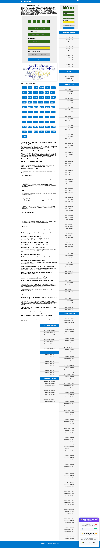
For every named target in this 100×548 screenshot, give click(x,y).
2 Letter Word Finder (69, 37)
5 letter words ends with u (49, 394)
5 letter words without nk (69, 423)
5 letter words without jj (69, 509)
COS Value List (69, 78)
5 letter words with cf (69, 228)
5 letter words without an (69, 315)
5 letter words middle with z (49, 370)
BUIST (35, 102)
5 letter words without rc (69, 468)
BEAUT (53, 87)
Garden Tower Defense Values (69, 80)
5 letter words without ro (69, 345)
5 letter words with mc (69, 257)
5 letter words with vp (69, 143)
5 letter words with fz (69, 102)
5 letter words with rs (69, 114)
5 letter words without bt (69, 491)
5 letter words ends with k (49, 399)
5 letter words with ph (69, 201)
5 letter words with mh (68, 305)
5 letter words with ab (69, 89)
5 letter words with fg (69, 296)
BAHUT (36, 87)
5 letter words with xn (69, 224)
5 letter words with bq (69, 174)
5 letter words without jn (69, 466)
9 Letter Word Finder (69, 53)
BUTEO (30, 112)
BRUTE (47, 97)
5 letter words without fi (69, 363)
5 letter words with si (69, 262)
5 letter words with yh (69, 161)
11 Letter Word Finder (69, 57)
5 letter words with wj (69, 309)
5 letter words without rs (69, 522)
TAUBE (30, 126)
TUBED (41, 131)
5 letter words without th (69, 439)
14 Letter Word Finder (68, 64)
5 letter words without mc (69, 533)
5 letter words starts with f (49, 337)
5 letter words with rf (69, 183)
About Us (43, 543)
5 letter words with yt (69, 199)
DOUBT (53, 117)
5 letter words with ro (69, 255)
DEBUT (47, 117)
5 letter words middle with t (49, 368)
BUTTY (24, 117)
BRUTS (53, 97)
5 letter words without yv (69, 484)
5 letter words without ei (69, 493)
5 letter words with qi (69, 264)
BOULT (52, 92)
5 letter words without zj (69, 479)
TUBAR (24, 131)
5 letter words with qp (69, 172)
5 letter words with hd (69, 298)
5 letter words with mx (69, 141)
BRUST (41, 97)
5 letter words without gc (69, 495)
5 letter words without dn (69, 417)
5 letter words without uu (69, 367)
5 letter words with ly (69, 302)
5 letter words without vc (69, 426)
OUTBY (30, 121)
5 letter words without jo (69, 381)
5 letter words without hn (69, 376)
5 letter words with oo (69, 280)
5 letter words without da (69, 455)
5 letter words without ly (69, 531)
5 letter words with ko (69, 244)
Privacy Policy (56, 543)
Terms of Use (49, 543)
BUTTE (47, 112)
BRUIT (30, 97)
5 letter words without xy (69, 342)
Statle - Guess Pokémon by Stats (69, 74)
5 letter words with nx (69, 230)
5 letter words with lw (69, 138)
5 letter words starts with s (49, 348)
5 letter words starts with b (49, 328)
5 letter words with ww (68, 212)
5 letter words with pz (69, 147)
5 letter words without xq (69, 435)
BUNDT (40, 102)
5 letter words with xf (69, 136)
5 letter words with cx (69, 239)
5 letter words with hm (68, 217)
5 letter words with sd (69, 116)
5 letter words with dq (69, 206)
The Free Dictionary (31, 238)
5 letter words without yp (69, 520)
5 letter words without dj (69, 444)
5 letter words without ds (69, 477)
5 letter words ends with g (49, 383)
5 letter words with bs (69, 105)
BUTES (36, 112)
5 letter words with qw (69, 154)
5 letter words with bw (69, 237)
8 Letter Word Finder (69, 50)
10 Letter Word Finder (68, 55)
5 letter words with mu (68, 132)
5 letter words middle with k (49, 363)
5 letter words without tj (69, 446)
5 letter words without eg (69, 331)
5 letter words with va (69, 215)
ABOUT (24, 87)
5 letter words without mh (69, 318)
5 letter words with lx (69, 210)
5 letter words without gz (69, 470)
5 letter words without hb (69, 437)
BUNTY (52, 102)
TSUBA (41, 126)
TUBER (47, 131)
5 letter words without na (69, 408)
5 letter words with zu (69, 129)
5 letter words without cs (69, 497)
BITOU (30, 92)
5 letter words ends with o (49, 381)
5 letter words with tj (69, 275)
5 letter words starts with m (49, 330)
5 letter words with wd (69, 93)
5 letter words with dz (69, 284)
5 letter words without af (69, 502)
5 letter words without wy (69, 340)
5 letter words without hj (69, 390)
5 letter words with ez (69, 150)
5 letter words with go (69, 179)
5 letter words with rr (69, 269)
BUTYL (35, 117)
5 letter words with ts (69, 219)
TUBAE (47, 126)
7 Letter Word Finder (69, 48)
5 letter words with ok (69, 185)
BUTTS (53, 112)
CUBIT (41, 117)
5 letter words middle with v (49, 361)
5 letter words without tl (69, 329)
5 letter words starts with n (49, 343)
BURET (24, 107)
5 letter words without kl (69, 486)
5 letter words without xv (69, 457)
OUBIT (24, 121)
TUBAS (30, 131)
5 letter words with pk (69, 289)
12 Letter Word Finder (68, 59)
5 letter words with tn (69, 107)
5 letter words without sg (69, 365)
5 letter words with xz (69, 120)
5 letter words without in (69, 403)
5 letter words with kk (69, 273)
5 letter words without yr (69, 421)
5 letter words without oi (69, 410)
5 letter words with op (69, 170)
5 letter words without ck (69, 536)
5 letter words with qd (69, 152)
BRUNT (35, 97)
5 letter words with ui (69, 134)
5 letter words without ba (69, 432)
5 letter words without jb (69, 405)
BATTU (47, 87)
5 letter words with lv (69, 282)
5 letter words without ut (69, 374)
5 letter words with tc (69, 100)
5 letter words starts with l (49, 334)
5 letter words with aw (69, 233)
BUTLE (41, 112)
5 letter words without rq (69, 347)
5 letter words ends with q (49, 392)
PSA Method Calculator (69, 76)
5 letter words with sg (69, 87)
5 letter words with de (69, 165)
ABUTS (30, 87)
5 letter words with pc (69, 260)
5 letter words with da (69, 291)
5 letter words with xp (69, 194)
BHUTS (24, 92)
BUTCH (24, 112)
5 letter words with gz (69, 163)
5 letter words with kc (69, 251)
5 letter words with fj (69, 242)
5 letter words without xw (69, 430)
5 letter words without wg (69, 511)
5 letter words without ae (69, 392)
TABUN (53, 121)
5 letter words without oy (69, 394)
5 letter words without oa (69, 464)
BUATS (24, 102)
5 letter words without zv (69, 387)
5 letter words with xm (69, 181)
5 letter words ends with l (49, 387)
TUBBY (36, 131)
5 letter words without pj (69, 500)
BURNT (30, 107)
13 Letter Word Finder (68, 62)
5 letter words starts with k (49, 332)
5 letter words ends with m (49, 385)
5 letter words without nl (69, 515)
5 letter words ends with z (49, 401)
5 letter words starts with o (49, 346)
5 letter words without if (69, 333)
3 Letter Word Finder (69, 39)
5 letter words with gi (69, 300)
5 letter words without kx (69, 459)
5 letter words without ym (69, 349)
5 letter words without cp (69, 504)
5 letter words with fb (69, 123)
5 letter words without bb (69, 354)
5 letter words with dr (69, 226)
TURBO (24, 136)
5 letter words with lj (69, 156)
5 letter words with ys (69, 266)
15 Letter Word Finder (68, 66)
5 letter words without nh (69, 473)
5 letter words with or (69, 98)
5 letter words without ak (69, 524)
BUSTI (41, 107)
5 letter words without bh (69, 338)
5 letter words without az (69, 336)
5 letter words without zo (69, 399)
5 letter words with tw (69, 188)
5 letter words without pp (69, 538)
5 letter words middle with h (49, 374)
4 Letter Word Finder (69, 41)
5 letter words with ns (69, 96)
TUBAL (53, 126)
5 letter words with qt (69, 145)
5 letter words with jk (69, 221)
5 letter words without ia (69, 358)
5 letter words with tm (69, 159)
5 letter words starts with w (49, 339)
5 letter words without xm (69, 450)
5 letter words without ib (69, 320)
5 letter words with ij (69, 293)
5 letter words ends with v (49, 390)
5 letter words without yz (69, 378)
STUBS (47, 121)
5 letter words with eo (69, 278)
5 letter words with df (69, 127)
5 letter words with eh (69, 109)
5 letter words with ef (69, 253)
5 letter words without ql (69, 506)
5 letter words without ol (69, 518)
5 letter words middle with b (49, 356)
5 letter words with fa (69, 118)
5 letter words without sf (69, 324)
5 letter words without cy (69, 475)
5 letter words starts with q (49, 341)
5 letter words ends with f (49, 396)
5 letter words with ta (69, 111)
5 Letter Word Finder (29, 2)
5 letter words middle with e (49, 365)
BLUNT (41, 92)
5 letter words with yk (69, 307)
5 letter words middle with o (49, 359)
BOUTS (24, 97)
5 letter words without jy (69, 428)
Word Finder (68, 35)
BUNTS (46, 102)
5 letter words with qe (69, 287)
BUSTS (47, 107)
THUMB (36, 126)
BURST (36, 107)
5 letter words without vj (69, 529)
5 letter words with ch (69, 192)
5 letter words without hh (69, 401)
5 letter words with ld (69, 91)
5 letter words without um (69, 448)
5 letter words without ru (69, 513)
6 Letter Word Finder (69, 46)
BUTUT (30, 117)
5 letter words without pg (69, 372)
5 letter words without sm (69, 488)
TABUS (24, 126)
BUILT (29, 102)
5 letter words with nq (69, 208)
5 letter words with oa (69, 197)
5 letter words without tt (69, 322)
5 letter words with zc (69, 203)
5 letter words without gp (69, 396)
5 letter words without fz (69, 383)
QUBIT (35, 121)
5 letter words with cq (69, 235)
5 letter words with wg (69, 248)
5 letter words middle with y (49, 354)
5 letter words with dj (69, 125)
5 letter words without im (69, 414)
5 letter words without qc (69, 482)
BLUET (35, 92)
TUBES (53, 131)
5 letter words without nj (69, 369)
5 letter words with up (69, 190)
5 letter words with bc (69, 246)
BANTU (42, 87)
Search (39, 59)
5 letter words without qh (69, 356)
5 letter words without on (69, 419)
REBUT (41, 121)
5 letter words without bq (69, 351)
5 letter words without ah (69, 412)
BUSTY (53, 107)
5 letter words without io (69, 385)
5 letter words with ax (69, 271)
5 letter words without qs (69, 360)
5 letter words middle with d (49, 372)
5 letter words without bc (69, 441)
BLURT (47, 92)
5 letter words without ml (69, 327)
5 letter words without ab (69, 527)
